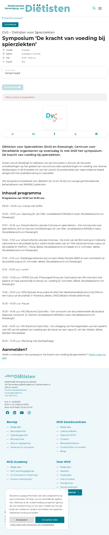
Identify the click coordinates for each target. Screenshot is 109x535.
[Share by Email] (33, 134)
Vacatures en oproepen (20, 447)
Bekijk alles (14, 427)
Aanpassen (22, 520)
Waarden (62, 471)
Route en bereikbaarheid (15, 390)
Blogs (61, 451)
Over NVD (63, 462)
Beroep (12, 422)
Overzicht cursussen (13, 18)
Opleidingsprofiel (17, 435)
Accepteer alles (50, 520)
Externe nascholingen (19, 479)
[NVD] (37, 8)
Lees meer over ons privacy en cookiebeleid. (32, 524)
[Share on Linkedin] (96, 134)
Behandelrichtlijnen (67, 443)
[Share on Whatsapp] (12, 134)
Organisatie (64, 475)
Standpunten (64, 483)
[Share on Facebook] (54, 134)
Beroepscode (15, 439)
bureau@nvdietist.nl (13, 393)
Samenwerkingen (67, 487)
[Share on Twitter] (75, 134)
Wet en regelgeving (18, 443)
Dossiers (62, 439)
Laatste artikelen (66, 431)
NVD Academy (17, 462)
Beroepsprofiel (16, 431)
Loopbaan (10, 25)
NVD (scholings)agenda (20, 471)
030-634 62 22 (11, 396)
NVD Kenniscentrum (71, 422)
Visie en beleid (65, 479)
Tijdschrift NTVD (66, 435)
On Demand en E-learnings (22, 475)
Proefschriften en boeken (71, 447)
